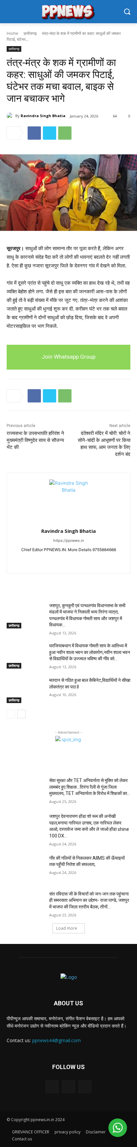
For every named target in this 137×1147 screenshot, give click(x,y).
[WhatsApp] (64, 133)
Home (12, 33)
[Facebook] (34, 133)
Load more (66, 928)
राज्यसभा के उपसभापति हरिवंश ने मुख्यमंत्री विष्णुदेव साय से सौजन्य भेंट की (35, 440)
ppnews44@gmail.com (56, 1040)
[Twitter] (49, 133)
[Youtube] (80, 560)
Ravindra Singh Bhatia (43, 115)
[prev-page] (11, 714)
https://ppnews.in (68, 540)
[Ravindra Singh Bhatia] (11, 115)
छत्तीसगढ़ (30, 33)
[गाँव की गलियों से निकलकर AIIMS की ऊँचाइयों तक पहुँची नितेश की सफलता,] (25, 868)
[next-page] (21, 714)
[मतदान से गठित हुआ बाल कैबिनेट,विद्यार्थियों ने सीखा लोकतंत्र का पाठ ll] (25, 690)
